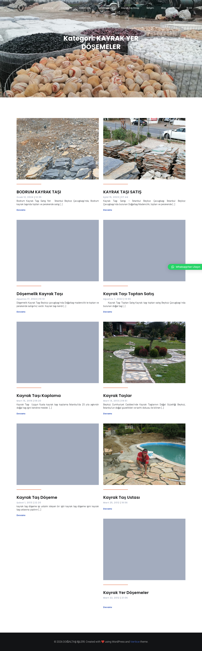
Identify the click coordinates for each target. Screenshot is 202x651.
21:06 (125, 597)
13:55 (128, 299)
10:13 (42, 299)
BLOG (189, 7)
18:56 (125, 502)
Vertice (135, 641)
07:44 (124, 197)
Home (176, 7)
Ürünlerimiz (66, 7)
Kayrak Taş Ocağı (130, 7)
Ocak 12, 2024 (25, 197)
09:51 (124, 400)
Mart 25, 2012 (111, 502)
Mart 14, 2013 (111, 400)
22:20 (37, 502)
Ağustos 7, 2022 (113, 299)
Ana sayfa (48, 7)
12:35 (38, 197)
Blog (163, 7)
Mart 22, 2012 (111, 597)
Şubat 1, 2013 (24, 502)
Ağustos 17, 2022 (27, 299)
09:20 (37, 400)
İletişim (150, 7)
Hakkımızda (85, 7)
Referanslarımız (106, 7)
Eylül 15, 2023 (111, 197)
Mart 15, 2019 (24, 400)
